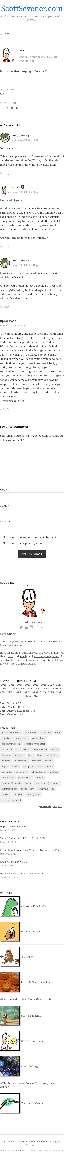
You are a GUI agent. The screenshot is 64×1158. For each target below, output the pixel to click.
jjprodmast (8, 321)
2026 (4, 684)
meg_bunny (21, 135)
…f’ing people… (10, 108)
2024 (19, 684)
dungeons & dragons (13, 754)
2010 (2, 692)
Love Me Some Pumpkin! (36, 982)
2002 (28, 695)
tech (10, 656)
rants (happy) (42, 783)
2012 (50, 688)
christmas (7, 738)
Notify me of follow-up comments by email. (30, 537)
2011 (57, 688)
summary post (9, 788)
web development (11, 800)
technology (27, 788)
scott (16, 187)
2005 (43, 692)
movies (15, 766)
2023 (28, 684)
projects (45, 660)
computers (22, 738)
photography (39, 771)
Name (4, 490)
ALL (36, 695)
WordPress (20, 1150)
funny (40, 754)
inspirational (21, 760)
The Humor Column (32, 1103)
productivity (25, 777)
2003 (59, 692)
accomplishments (11, 732)
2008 (18, 692)
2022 (35, 684)
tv (53, 788)
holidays (6, 760)
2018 (5, 688)
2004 (51, 692)
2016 (20, 688)
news (50, 766)
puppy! (39, 777)
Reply (6, 173)
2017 (12, 688)
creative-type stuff (34, 743)
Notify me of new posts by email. (23, 543)
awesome (46, 732)
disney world (40, 749)
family (23, 656)
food (30, 754)
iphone (49, 760)
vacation (17, 794)
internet (36, 760)
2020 (51, 684)
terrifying (42, 788)
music (40, 766)
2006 (35, 692)
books (60, 660)
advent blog (30, 732)
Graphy (41, 1150)
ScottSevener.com (32, 9)
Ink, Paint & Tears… (32, 931)
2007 (27, 692)
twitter (6, 794)
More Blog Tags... (51, 806)
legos (5, 766)
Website (5, 521)
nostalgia (7, 771)
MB (2, 94)
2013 (42, 688)
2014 (35, 688)
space (56, 783)
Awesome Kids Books (33, 906)
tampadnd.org (29, 1066)
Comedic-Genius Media (34, 1141)
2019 (58, 684)
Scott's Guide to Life (39, 999)
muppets (28, 766)
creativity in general (46, 656)
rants (28, 783)
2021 (43, 684)
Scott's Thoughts (31, 1015)
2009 (10, 692)
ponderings (8, 777)
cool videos (38, 738)
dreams (55, 749)
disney (25, 749)
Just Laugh (27, 956)
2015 (27, 688)
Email (4, 505)
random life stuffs (11, 783)
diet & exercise (10, 749)
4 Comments (26, 60)
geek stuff (52, 754)
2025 (11, 684)
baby (57, 732)
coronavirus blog (11, 743)
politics (54, 771)
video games (33, 794)
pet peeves (22, 771)
